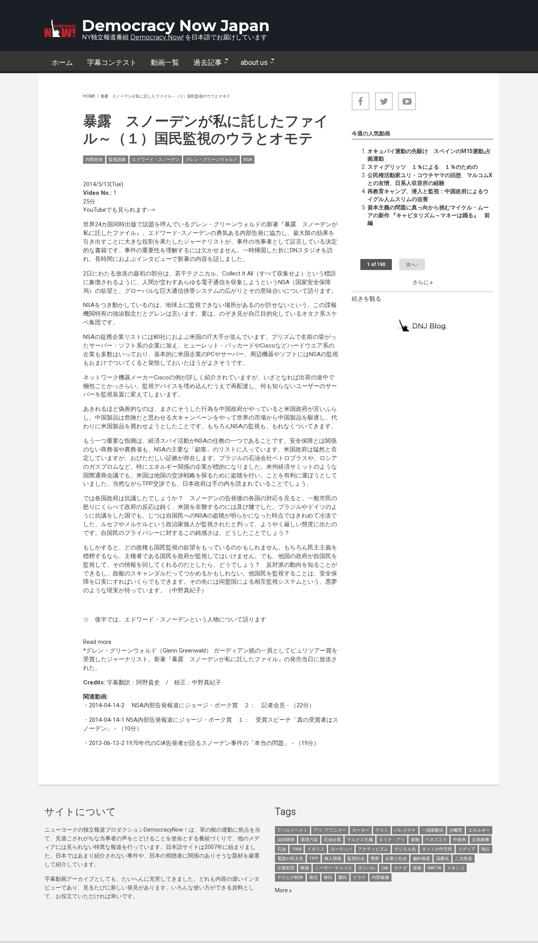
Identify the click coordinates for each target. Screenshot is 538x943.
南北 (313, 877)
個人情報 (332, 858)
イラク (359, 877)
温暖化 (442, 858)
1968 (296, 849)
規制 (415, 839)
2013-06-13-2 (106, 743)
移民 (328, 877)
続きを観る (366, 298)
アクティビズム (373, 849)
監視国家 (117, 159)
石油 (281, 849)
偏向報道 (421, 858)
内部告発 (94, 159)
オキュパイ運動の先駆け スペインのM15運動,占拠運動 (429, 155)
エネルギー (479, 830)
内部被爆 (380, 877)
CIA (384, 868)
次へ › (412, 264)
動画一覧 (165, 62)
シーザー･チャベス (333, 868)
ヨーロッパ (341, 849)
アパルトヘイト (292, 830)
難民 (342, 877)
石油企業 (332, 839)
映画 (305, 868)
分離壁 (455, 830)
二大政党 (463, 858)
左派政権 (480, 839)
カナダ (400, 868)
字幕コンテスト (112, 62)
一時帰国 (254, 250)
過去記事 (204, 62)
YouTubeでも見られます (115, 209)
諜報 (417, 868)
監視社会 (356, 858)
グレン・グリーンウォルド (211, 159)
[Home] (60, 28)
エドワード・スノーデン (156, 159)
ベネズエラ (436, 839)
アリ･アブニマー (330, 830)
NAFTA (434, 868)
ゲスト (381, 830)
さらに (421, 282)
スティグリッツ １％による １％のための (422, 167)
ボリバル (366, 868)
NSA (247, 159)
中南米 (459, 839)
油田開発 (286, 839)
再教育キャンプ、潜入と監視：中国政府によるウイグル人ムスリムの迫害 (428, 195)
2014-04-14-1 (106, 719)
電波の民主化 (290, 858)
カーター (360, 830)
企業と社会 (396, 858)
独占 (485, 849)
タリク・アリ (392, 839)
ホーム (62, 62)
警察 (375, 858)
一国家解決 (432, 830)
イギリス (316, 849)
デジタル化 (405, 849)
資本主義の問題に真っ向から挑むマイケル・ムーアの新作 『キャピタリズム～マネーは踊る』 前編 (428, 215)
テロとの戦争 (290, 877)
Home (89, 96)
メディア (466, 849)
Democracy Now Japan (176, 25)
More (282, 890)
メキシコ (455, 868)
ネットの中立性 (437, 849)
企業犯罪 (286, 868)
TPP (313, 858)
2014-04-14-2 (106, 705)
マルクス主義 (360, 839)
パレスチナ (405, 830)
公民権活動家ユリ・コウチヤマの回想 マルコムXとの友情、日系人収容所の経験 (429, 179)
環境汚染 (309, 839)
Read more (97, 641)
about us (251, 62)
